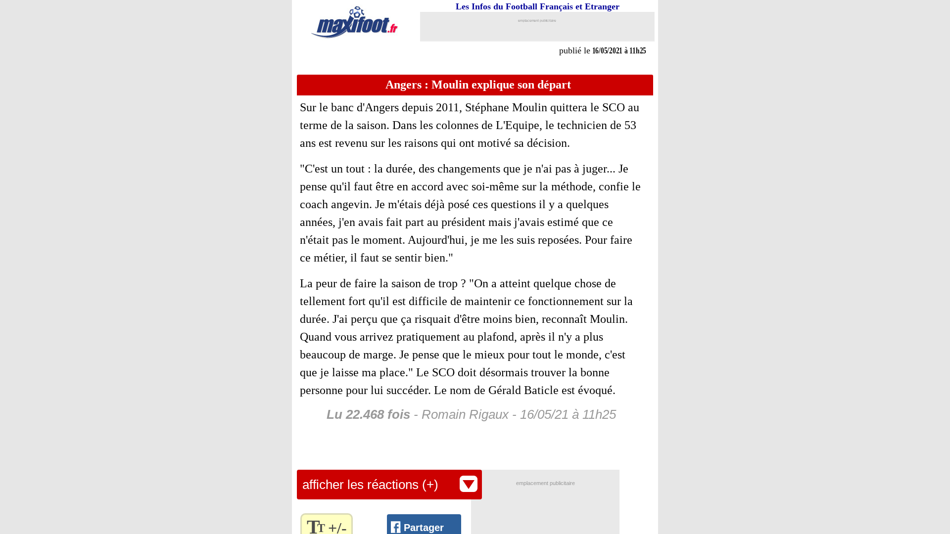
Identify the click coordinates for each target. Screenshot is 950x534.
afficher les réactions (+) (370, 484)
